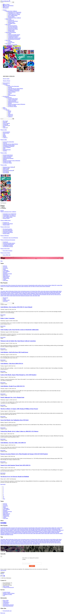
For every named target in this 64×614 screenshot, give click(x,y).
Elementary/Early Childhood (11, 11)
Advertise (10, 93)
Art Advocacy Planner (12, 106)
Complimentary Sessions (13, 36)
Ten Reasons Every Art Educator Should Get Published (14, 476)
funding (8, 286)
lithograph (59, 531)
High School (8, 24)
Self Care (30, 286)
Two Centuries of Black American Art (48, 531)
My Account (6, 6)
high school (49, 528)
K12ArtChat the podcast (13, 98)
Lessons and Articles (12, 100)
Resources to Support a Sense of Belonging (16, 104)
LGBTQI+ (17, 293)
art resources (5, 268)
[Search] (13, 118)
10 (3, 496)
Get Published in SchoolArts (13, 90)
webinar (4, 279)
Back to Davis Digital (5, 252)
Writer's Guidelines (12, 91)
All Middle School (11, 23)
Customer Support (6, 592)
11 (3, 497)
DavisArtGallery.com (7, 610)
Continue (2, 572)
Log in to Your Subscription (13, 86)
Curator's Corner (6, 300)
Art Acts (11, 533)
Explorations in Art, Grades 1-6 (14, 13)
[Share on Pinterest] (3, 523)
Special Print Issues (12, 95)
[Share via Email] (4, 523)
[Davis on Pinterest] (4, 575)
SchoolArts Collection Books (14, 89)
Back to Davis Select (5, 248)
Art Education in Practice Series (14, 38)
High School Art (47, 292)
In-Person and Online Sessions (14, 34)
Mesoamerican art (10, 531)
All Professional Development (14, 39)
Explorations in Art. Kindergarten (9, 213)
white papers (5, 280)
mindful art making (26, 293)
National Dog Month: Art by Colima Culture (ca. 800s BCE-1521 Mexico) (19, 431)
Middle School (8, 18)
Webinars (10, 103)
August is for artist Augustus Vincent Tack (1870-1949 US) (15, 465)
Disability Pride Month (5, 534)
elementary (48, 286)
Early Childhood (6, 271)
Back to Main (4, 129)
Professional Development (11, 32)
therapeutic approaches (25, 295)
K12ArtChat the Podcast (8, 155)
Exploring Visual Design (13, 21)
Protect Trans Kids (10, 294)
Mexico (2, 531)
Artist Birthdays (6, 602)
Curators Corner (16, 530)
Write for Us (10, 114)
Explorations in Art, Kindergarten (14, 12)
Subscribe (10, 87)
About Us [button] (5, 108)
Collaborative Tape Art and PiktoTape (10, 237)
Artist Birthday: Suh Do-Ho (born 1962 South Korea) (14, 352)
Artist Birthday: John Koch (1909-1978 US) (11, 363)
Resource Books (11, 16)
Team (9, 113)
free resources (18, 285)
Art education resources (25, 291)
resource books (39, 286)
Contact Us (6, 7)
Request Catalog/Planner (9, 5)
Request (2, 210)
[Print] (5, 523)
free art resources (25, 285)
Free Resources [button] (6, 96)
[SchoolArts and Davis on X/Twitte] (2, 575)
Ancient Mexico (55, 530)
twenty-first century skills (35, 295)
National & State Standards (8, 604)
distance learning (18, 532)
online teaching (38, 285)
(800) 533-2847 (6, 586)
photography (3, 530)
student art (16, 533)
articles (4, 269)
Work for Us (10, 115)
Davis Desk (8, 285)
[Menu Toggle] (9, 1)
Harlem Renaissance (37, 531)
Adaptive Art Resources (12, 99)
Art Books (10, 41)
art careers (22, 531)
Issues (9, 94)
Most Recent (5, 297)
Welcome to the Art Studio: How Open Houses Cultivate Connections (18, 341)
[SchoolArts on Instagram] (3, 575)
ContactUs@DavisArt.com (8, 587)
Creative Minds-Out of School (14, 14)
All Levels (5, 266)
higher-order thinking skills (55, 292)
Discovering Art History (13, 27)
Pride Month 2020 (47, 293)
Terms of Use (5, 601)
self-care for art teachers (10, 532)
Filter (1, 261)
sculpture (11, 530)
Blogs (4, 107)
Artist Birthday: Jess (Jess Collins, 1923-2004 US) (13, 442)
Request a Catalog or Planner (8, 593)
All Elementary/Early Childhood (14, 17)
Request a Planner (6, 80)
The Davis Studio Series (13, 26)
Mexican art (61, 530)
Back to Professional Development (8, 239)
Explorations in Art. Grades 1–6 (9, 214)
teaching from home (16, 295)
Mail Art (34, 286)
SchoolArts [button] (5, 84)
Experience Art (11, 20)
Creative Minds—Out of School (9, 216)
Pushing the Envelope (19, 294)
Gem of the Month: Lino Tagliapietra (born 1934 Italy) (14, 420)
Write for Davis (6, 133)
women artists (47, 533)
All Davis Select (11, 42)
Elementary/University (7, 273)
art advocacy (49, 530)
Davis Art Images (6, 82)
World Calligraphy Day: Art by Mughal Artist (12, 397)
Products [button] (4, 9)
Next (4, 498)
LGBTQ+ (12, 293)
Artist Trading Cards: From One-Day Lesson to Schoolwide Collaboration (19, 329)
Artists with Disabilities (30, 530)
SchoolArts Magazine (14, 286)
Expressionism (22, 530)
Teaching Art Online (12, 105)
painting (61, 533)
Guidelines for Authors (7, 594)
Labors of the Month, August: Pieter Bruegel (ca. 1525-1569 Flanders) (18, 374)
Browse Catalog (6, 78)
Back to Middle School (5, 220)
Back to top (2, 612)
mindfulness (32, 293)
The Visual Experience (12, 25)
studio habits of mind (8, 295)
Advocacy (5, 265)
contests (58, 285)
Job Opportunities (6, 131)
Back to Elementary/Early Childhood (8, 211)
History (9, 112)
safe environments (42, 294)
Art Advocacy (6, 603)
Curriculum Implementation (13, 35)
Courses (9, 33)
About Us (7, 109)
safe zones (48, 294)
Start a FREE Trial (6, 254)
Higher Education (6, 275)
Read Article (2, 314)
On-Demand (5, 241)
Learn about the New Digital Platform (15, 88)
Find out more (3, 570)
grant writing (21, 286)
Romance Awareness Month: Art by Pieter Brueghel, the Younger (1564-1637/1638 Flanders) (24, 454)
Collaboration (5, 270)
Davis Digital (6, 4)
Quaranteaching (6, 278)
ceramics (5, 531)
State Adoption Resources (8, 605)
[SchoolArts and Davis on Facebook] (0, 575)
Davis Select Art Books (7, 250)
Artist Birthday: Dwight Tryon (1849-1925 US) (12, 386)
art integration (17, 531)
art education (3, 285)
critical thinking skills (54, 291)
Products (4, 122)
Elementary (5, 272)
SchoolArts (8, 85)
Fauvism (11, 534)
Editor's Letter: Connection (7, 318)
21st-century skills (4, 291)
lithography (2, 532)
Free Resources (9, 97)
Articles (4, 298)
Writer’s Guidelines (7, 147)
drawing (44, 286)
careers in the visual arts (45, 291)
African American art (29, 531)
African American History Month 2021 (49, 285)
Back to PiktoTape (5, 235)
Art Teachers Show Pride (35, 291)
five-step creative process (26, 292)
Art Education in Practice (8, 246)
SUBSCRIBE (3, 551)
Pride (43, 293)
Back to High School (5, 226)
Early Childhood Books (12, 15)
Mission (9, 110)
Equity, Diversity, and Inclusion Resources (12, 292)
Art (5, 286)
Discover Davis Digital (12, 44)
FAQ (4, 595)
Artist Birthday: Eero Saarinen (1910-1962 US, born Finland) (16, 307)
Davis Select (8, 40)
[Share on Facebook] (1, 523)
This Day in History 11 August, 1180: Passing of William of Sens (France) (19, 408)
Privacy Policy (6, 600)
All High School (11, 31)
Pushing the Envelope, (28, 294)
